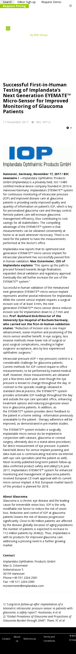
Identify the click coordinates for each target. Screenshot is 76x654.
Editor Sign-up (26, 2)
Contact (6, 638)
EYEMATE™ (55, 190)
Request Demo (51, 2)
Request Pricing (14, 6)
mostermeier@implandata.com (23, 586)
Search (7, 2)
